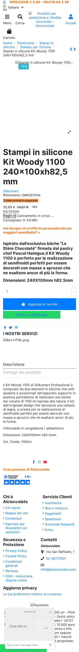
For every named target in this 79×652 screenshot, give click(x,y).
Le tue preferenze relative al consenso (32, 594)
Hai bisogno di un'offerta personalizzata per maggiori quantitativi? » (37, 230)
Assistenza (53, 503)
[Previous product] (72, 49)
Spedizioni (53, 519)
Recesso (11, 571)
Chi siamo (13, 508)
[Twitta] (10, 327)
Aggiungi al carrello (43, 304)
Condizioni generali (13, 563)
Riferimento (12, 195)
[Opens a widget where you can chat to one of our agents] (29, 628)
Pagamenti (53, 513)
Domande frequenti (60, 524)
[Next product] (75, 49)
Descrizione (14, 364)
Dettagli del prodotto (22, 372)
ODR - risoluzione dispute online (18, 578)
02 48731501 (56, 558)
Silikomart (11, 191)
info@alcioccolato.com (58, 569)
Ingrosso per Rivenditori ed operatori (16, 528)
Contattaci (13, 518)
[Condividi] (5, 327)
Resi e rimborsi (56, 508)
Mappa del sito (16, 513)
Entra (49, 530)
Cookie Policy (16, 556)
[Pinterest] (16, 327)
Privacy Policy (16, 551)
